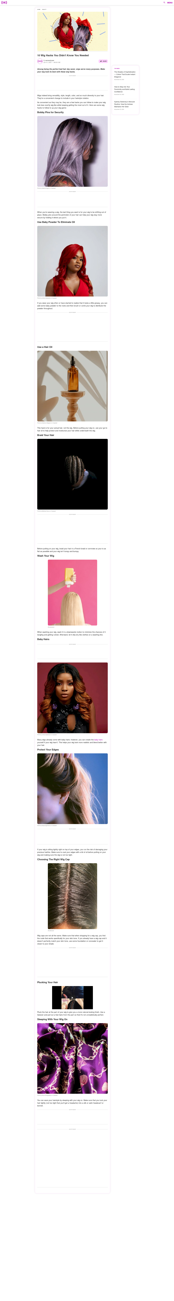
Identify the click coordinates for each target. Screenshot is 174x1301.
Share (105, 61)
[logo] (4, 2)
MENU (170, 2)
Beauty (44, 9)
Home (38, 9)
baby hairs (98, 739)
